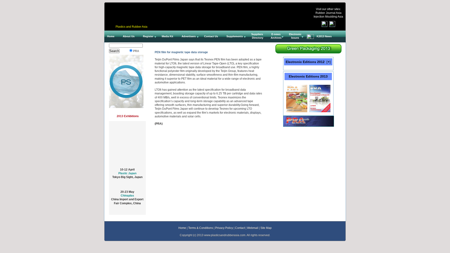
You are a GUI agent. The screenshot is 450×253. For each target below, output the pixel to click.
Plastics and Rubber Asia (131, 26)
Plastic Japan (127, 171)
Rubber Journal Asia (328, 12)
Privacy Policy (224, 227)
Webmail (252, 227)
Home (182, 227)
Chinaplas (127, 193)
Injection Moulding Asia (328, 16)
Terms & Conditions (200, 227)
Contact (240, 227)
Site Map (266, 227)
